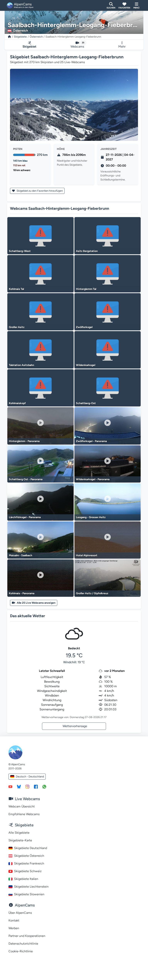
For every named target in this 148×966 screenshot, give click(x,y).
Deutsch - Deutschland (30, 776)
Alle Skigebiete (18, 832)
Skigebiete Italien (26, 879)
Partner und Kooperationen (26, 936)
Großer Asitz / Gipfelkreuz (92, 593)
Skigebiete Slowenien (29, 894)
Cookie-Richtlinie (20, 951)
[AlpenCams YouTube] (10, 786)
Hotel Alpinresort (86, 555)
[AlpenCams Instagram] (27, 786)
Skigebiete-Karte (20, 840)
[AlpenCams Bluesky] (19, 786)
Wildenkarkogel (85, 365)
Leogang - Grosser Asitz (91, 517)
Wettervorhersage (75, 726)
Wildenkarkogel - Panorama (92, 479)
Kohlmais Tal (16, 289)
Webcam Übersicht (21, 806)
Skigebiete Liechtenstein (31, 886)
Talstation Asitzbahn (21, 365)
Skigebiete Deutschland (30, 848)
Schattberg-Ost (86, 403)
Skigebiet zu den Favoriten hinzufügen (39, 190)
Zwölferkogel (84, 327)
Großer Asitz (16, 327)
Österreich (36, 36)
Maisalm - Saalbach (20, 555)
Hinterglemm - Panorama (24, 441)
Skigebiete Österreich (29, 856)
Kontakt (13, 920)
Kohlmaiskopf (17, 403)
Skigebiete (20, 36)
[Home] (9, 36)
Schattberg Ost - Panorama (25, 479)
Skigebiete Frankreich (29, 863)
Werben (13, 928)
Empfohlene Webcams (24, 814)
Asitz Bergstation (87, 251)
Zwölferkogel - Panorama (91, 441)
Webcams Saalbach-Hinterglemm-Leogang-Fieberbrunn (59, 208)
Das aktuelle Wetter (27, 616)
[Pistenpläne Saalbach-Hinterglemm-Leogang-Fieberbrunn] (74, 105)
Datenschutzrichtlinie (23, 943)
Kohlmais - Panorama (21, 593)
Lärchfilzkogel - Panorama (25, 517)
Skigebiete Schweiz (28, 871)
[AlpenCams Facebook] (36, 786)
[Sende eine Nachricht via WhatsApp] (44, 786)
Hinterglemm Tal (86, 289)
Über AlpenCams (20, 913)
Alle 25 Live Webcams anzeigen (36, 602)
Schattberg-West (20, 251)
